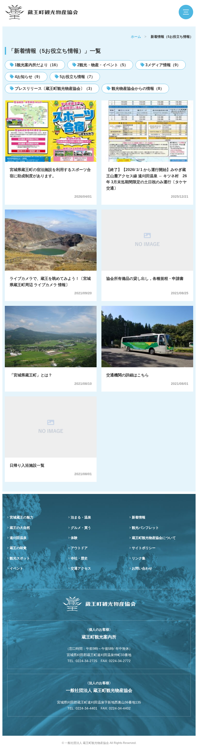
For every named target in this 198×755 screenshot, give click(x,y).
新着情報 (138, 517)
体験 (74, 538)
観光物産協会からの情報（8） (137, 88)
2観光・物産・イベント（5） (102, 65)
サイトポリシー (144, 548)
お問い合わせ (142, 568)
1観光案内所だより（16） (37, 65)
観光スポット (20, 558)
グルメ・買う (81, 528)
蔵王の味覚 (18, 548)
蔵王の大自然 (20, 528)
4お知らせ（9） (28, 77)
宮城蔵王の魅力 (21, 517)
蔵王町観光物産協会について (154, 538)
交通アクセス (81, 568)
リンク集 (138, 558)
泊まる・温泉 (81, 517)
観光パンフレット (145, 528)
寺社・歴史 (79, 558)
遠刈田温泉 (18, 538)
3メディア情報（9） (162, 65)
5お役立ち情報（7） (77, 77)
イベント (16, 568)
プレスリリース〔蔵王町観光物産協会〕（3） (54, 88)
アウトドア (79, 548)
